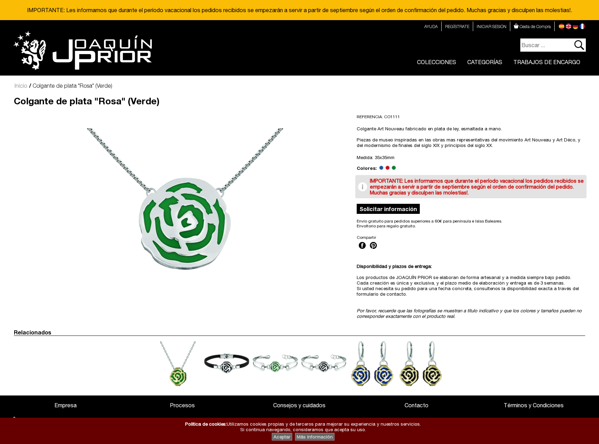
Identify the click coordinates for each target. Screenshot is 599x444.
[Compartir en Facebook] (362, 249)
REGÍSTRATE (457, 26)
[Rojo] (387, 168)
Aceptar (282, 436)
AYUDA (431, 26)
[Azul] (381, 168)
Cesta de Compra (535, 26)
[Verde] (394, 168)
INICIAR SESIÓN (491, 26)
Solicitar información (388, 209)
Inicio (21, 85)
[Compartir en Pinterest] (373, 249)
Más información (315, 436)
